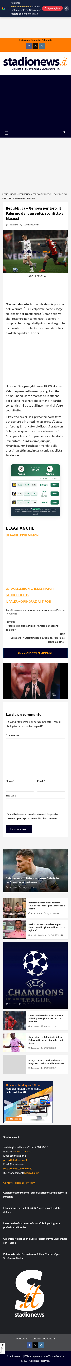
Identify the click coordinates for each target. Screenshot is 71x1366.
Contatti (35, 39)
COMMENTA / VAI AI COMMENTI (35, 653)
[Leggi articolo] (14, 908)
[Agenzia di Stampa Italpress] (28, 1101)
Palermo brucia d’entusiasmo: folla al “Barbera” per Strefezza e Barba (46, 905)
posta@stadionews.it (15, 1159)
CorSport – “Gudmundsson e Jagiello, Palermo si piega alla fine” (37, 637)
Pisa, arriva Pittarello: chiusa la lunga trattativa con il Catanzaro (46, 1062)
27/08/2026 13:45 (57, 935)
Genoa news (17, 609)
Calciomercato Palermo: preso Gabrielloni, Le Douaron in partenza (34, 880)
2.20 (34, 493)
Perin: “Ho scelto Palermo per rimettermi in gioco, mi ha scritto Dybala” (46, 927)
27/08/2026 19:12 (27, 1004)
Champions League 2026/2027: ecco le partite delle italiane (31, 996)
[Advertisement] (35, 102)
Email (41, 781)
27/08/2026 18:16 (50, 1026)
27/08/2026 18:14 (53, 913)
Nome (10, 781)
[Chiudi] (8, 8)
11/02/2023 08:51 (31, 224)
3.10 (27, 485)
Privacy (30, 1182)
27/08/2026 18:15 (50, 1048)
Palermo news (48, 609)
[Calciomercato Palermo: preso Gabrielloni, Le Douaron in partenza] (35, 870)
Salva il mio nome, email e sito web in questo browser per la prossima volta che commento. (33, 816)
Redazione (24, 39)
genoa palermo (32, 609)
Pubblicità (46, 39)
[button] (10, 133)
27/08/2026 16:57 (50, 1068)
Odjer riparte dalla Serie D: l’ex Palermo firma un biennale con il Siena (45, 1040)
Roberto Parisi (36, 913)
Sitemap (19, 1182)
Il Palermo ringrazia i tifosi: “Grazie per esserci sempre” (32, 625)
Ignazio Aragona (22, 1151)
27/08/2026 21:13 (27, 887)
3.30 (20, 493)
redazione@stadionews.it (17, 1168)
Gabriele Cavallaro (38, 935)
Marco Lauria (31, 1172)
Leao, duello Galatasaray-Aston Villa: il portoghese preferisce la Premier (46, 1018)
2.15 (34, 485)
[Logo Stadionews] (29, 1293)
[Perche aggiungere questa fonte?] (66, 8)
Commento (13, 735)
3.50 (20, 485)
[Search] (64, 132)
